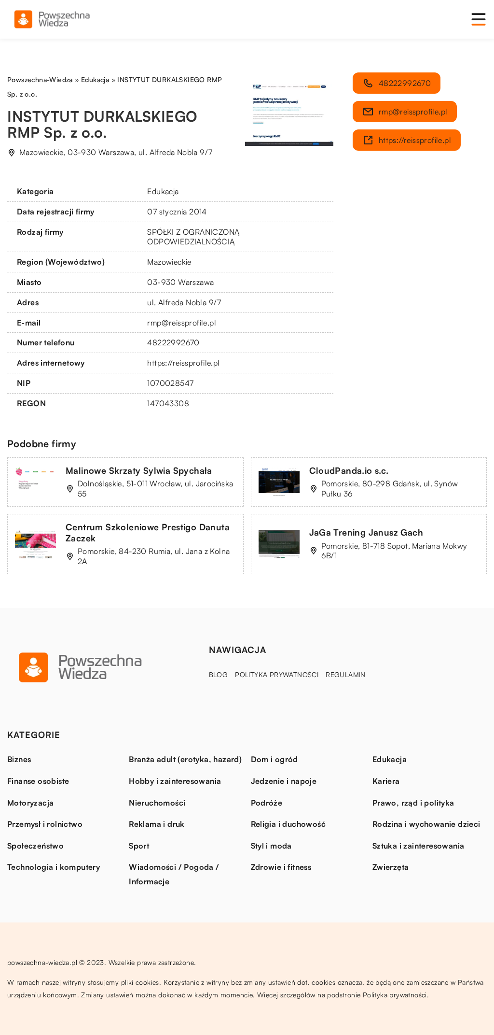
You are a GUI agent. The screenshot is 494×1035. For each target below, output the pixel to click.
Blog (218, 674)
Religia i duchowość (288, 824)
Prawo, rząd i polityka (413, 803)
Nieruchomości (157, 803)
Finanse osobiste (38, 781)
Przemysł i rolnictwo (44, 824)
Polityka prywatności (276, 674)
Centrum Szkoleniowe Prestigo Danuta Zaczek (148, 532)
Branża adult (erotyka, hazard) (185, 759)
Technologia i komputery (53, 867)
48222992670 (173, 342)
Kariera (386, 781)
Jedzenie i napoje (284, 781)
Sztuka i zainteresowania (418, 846)
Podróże (267, 803)
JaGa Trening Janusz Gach (366, 532)
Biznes (19, 759)
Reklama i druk (157, 824)
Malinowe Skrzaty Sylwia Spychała (139, 470)
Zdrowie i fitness (281, 867)
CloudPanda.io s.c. (349, 470)
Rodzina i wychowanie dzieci (426, 824)
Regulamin (346, 674)
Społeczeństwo (35, 846)
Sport (139, 846)
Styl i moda (271, 846)
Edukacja (162, 191)
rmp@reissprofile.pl (181, 322)
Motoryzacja (30, 803)
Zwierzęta (390, 867)
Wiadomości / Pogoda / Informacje (174, 874)
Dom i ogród (274, 759)
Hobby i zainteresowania (175, 781)
